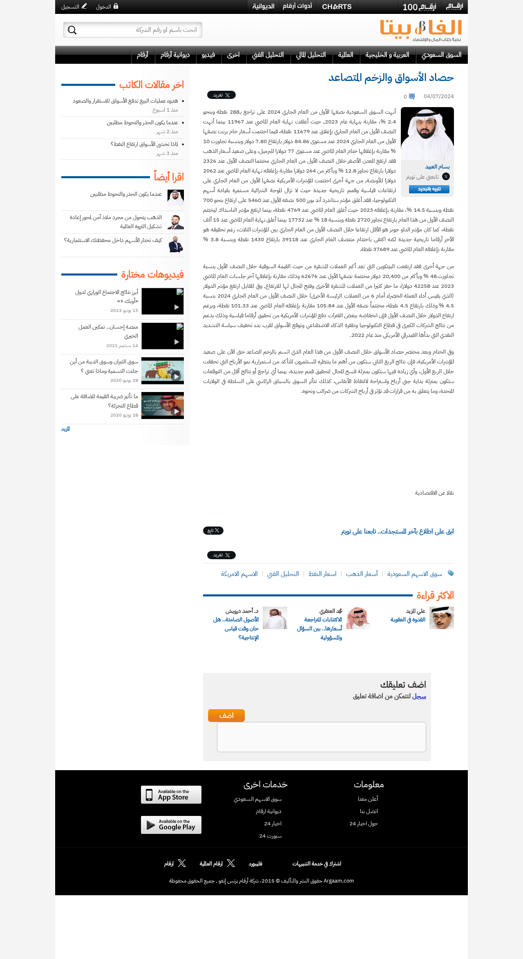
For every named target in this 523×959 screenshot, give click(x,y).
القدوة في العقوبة (408, 619)
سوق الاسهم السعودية (414, 574)
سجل (419, 696)
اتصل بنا (369, 811)
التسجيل (70, 7)
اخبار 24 (273, 824)
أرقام (142, 55)
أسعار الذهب (362, 574)
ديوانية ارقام (269, 811)
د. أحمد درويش (242, 611)
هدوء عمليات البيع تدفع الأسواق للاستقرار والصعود (125, 100)
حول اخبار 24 (363, 824)
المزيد (65, 428)
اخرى (233, 55)
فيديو (208, 55)
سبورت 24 (270, 836)
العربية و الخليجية (387, 55)
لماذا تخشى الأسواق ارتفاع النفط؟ (144, 144)
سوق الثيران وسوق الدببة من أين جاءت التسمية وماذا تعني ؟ (104, 366)
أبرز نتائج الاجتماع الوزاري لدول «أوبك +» (106, 296)
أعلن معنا (368, 799)
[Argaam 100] (419, 7)
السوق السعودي (442, 55)
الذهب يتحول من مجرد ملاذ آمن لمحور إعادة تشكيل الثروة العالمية (116, 222)
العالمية (345, 55)
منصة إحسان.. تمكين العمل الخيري (108, 331)
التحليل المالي (311, 55)
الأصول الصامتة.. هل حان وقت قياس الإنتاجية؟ (236, 628)
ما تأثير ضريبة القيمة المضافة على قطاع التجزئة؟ (104, 401)
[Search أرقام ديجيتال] (72, 30)
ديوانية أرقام (175, 55)
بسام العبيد (437, 166)
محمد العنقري (331, 611)
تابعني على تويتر (422, 177)
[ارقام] (454, 6)
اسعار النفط (322, 574)
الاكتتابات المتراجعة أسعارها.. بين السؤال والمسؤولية (319, 628)
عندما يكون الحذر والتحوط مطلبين (142, 122)
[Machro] (377, 6)
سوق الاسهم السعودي (258, 799)
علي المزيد (415, 611)
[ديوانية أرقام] (263, 7)
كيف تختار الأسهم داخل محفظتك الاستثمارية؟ (113, 240)
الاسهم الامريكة (239, 574)
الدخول (103, 7)
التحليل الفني (268, 55)
